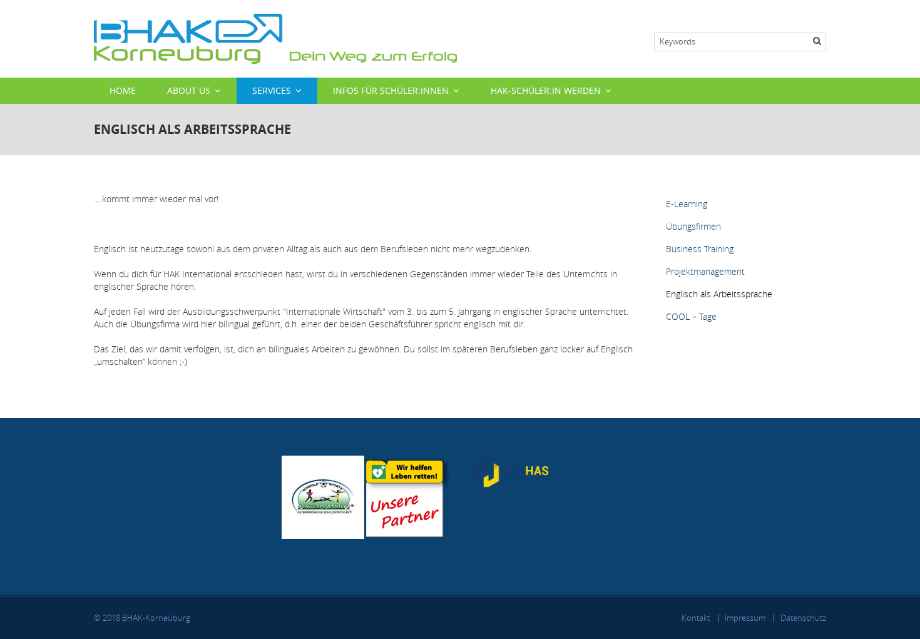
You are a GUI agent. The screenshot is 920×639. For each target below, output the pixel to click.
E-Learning (686, 204)
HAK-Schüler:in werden (546, 90)
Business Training (699, 249)
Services (271, 90)
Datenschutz (803, 617)
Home (123, 90)
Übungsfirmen (693, 226)
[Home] (275, 38)
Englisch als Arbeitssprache (719, 294)
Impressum (745, 617)
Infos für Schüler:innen (391, 90)
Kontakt (696, 617)
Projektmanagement (705, 271)
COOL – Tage (691, 316)
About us (188, 90)
